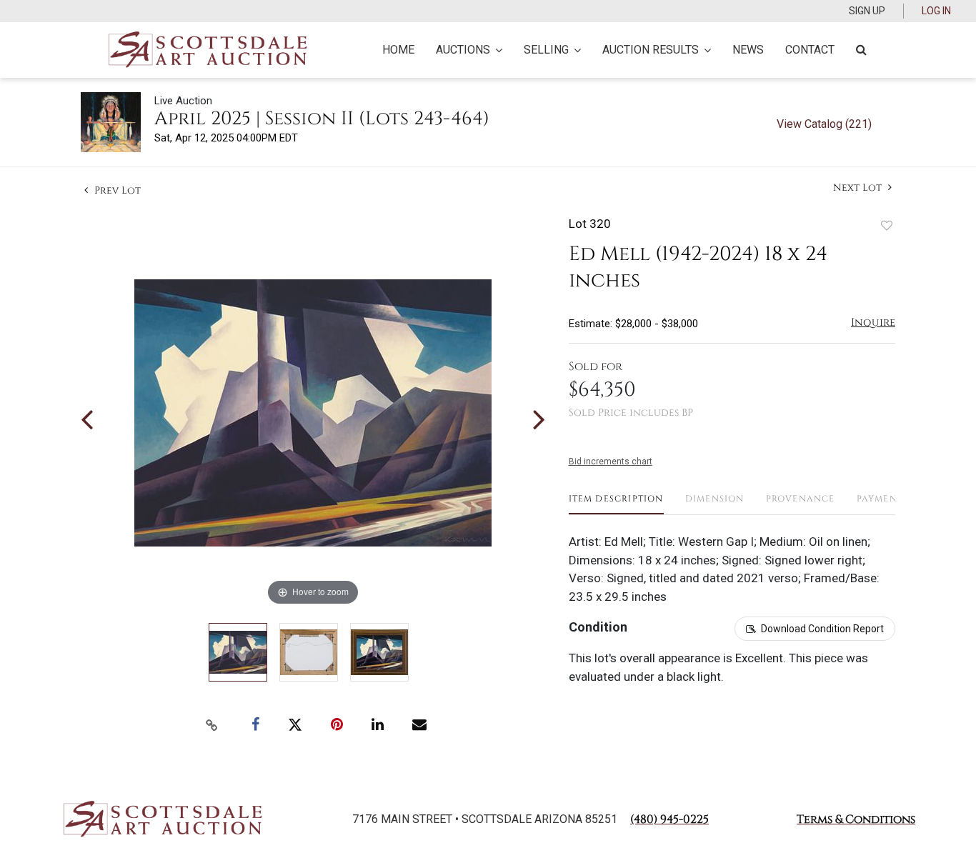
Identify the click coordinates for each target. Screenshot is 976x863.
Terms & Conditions (856, 819)
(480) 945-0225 (669, 819)
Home (398, 49)
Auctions (463, 49)
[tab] (616, 504)
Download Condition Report (822, 628)
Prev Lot (116, 190)
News (748, 49)
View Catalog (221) (824, 124)
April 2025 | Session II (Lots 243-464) (321, 118)
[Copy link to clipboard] (212, 725)
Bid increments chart (610, 462)
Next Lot (859, 187)
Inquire (873, 322)
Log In (936, 10)
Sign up (867, 10)
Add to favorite (886, 225)
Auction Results (650, 49)
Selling (546, 49)
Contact (810, 49)
